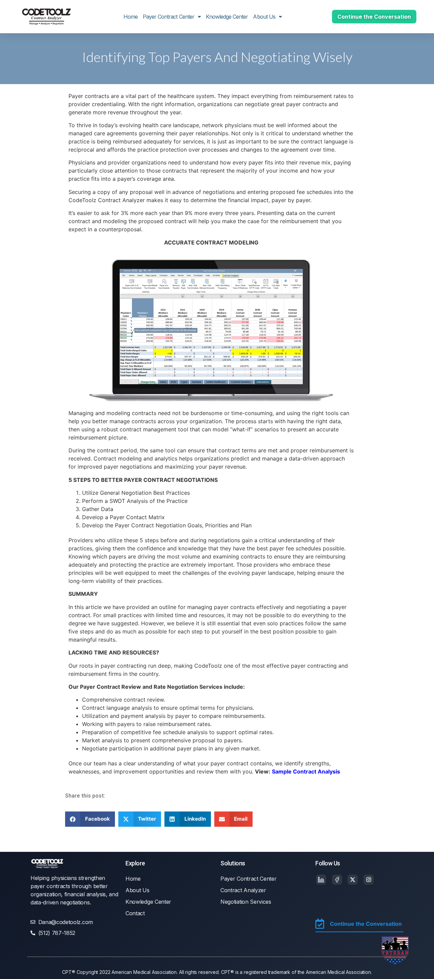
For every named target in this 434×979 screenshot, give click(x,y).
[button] (90, 819)
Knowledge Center (227, 16)
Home (130, 16)
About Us (264, 16)
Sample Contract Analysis (306, 771)
